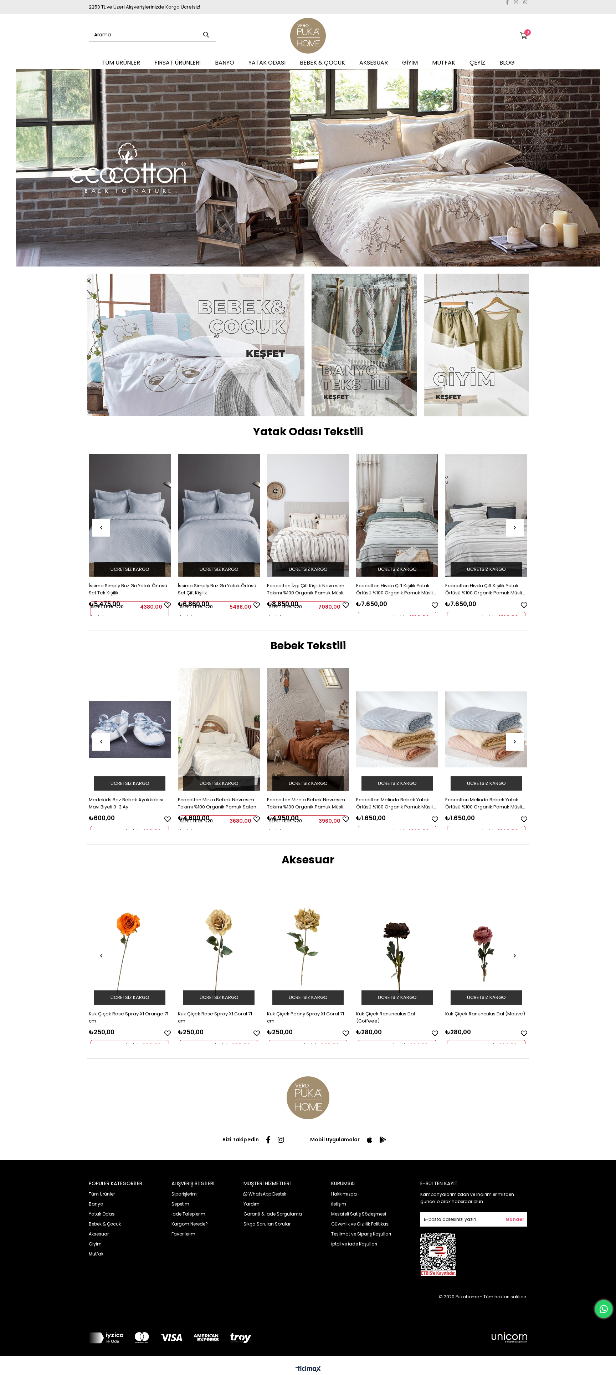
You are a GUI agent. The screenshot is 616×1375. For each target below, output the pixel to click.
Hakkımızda (344, 1194)
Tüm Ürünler (102, 1194)
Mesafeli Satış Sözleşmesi (358, 1214)
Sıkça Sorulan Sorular (267, 1224)
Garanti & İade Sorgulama (272, 1214)
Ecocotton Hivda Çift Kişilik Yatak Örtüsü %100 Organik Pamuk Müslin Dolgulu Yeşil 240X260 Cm (396, 589)
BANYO (224, 63)
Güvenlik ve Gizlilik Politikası (360, 1224)
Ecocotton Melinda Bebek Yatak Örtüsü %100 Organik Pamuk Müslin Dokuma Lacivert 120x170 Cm (485, 803)
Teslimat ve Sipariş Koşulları (361, 1234)
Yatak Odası (102, 1214)
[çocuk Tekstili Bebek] (195, 345)
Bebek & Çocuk (105, 1224)
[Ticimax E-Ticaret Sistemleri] (308, 1369)
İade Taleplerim (188, 1214)
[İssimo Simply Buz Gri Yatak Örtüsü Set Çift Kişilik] (219, 515)
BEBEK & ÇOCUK (322, 63)
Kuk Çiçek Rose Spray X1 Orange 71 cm (128, 1017)
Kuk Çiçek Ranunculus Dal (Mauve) (485, 1013)
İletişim (338, 1204)
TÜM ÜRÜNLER (121, 63)
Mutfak (96, 1254)
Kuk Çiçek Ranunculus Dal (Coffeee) (385, 1017)
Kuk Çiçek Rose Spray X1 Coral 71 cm (215, 1017)
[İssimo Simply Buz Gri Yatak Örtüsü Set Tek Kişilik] (130, 515)
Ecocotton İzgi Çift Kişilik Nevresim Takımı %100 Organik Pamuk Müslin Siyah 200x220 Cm (306, 589)
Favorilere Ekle (167, 605)
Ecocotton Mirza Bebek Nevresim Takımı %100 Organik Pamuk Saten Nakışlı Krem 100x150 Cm (217, 803)
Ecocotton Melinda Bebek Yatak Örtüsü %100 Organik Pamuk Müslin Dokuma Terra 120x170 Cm (396, 803)
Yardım (251, 1204)
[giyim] (476, 345)
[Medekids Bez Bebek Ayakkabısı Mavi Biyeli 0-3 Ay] (130, 729)
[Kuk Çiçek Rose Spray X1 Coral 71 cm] (219, 943)
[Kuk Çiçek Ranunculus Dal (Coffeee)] (397, 943)
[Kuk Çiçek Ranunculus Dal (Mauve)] (486, 943)
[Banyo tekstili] (364, 345)
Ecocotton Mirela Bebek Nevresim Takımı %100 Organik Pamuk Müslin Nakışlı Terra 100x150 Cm (306, 803)
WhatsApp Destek (266, 1194)
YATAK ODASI (267, 63)
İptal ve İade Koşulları (354, 1244)
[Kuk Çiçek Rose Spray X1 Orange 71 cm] (130, 943)
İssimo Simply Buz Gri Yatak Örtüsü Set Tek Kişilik (128, 589)
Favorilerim (183, 1234)
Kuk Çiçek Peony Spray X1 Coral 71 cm (305, 1017)
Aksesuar (99, 1234)
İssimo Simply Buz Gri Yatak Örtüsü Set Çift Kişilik (217, 589)
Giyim (95, 1244)
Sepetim (180, 1204)
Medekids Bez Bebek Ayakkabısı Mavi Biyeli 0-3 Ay (126, 803)
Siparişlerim (184, 1194)
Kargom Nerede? (189, 1224)
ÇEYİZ (477, 63)
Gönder (514, 1219)
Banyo (96, 1204)
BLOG (507, 63)
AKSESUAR (373, 63)
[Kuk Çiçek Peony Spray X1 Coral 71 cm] (308, 943)
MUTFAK (443, 63)
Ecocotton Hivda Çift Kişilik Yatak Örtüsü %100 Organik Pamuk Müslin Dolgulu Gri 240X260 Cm (485, 589)
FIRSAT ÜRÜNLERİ (177, 63)
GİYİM (410, 63)
